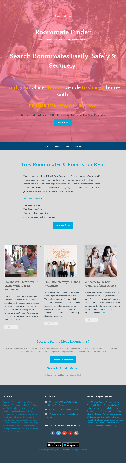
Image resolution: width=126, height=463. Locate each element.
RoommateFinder (63, 450)
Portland (106, 414)
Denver (104, 417)
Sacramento (104, 420)
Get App (78, 146)
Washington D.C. (94, 417)
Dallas (89, 408)
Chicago (109, 402)
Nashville (96, 420)
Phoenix (100, 405)
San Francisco (102, 411)
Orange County (110, 426)
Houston (116, 402)
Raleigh (96, 423)
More (18, 319)
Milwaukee (111, 417)
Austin (110, 411)
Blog (67, 146)
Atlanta (112, 420)
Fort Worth (118, 411)
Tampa (108, 423)
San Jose (95, 408)
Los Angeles (100, 402)
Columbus (104, 408)
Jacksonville (91, 411)
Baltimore (98, 414)
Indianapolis (113, 408)
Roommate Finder (63, 32)
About (57, 146)
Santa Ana (115, 423)
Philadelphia (92, 405)
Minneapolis (98, 426)
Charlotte (90, 414)
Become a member (31, 198)
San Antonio (109, 405)
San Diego (118, 405)
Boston (112, 414)
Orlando (90, 426)
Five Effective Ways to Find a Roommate (65, 409)
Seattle (118, 414)
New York (91, 402)
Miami (102, 423)
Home (46, 146)
